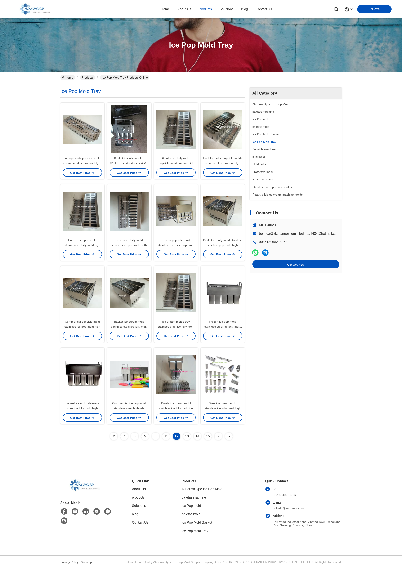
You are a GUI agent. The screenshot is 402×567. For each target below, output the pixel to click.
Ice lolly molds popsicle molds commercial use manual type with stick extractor (222, 163)
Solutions (139, 506)
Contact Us (140, 522)
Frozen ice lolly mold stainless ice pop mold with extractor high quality (129, 245)
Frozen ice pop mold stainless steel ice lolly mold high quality (222, 326)
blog (244, 9)
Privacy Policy (69, 562)
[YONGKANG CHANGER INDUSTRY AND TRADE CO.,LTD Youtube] (96, 511)
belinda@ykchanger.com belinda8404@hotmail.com (299, 233)
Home (165, 9)
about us (184, 9)
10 (155, 436)
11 (166, 436)
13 (187, 436)
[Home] (83, 490)
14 (197, 436)
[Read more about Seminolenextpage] (113, 436)
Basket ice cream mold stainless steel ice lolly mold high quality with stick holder (129, 326)
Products (87, 77)
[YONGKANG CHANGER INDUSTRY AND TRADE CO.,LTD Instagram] (75, 511)
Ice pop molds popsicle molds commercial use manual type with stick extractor (82, 163)
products (205, 9)
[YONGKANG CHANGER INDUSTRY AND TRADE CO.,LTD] (33, 9)
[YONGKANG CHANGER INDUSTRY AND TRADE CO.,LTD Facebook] (64, 511)
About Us (139, 489)
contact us (263, 9)
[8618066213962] (107, 511)
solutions (226, 9)
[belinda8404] (265, 252)
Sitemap (86, 562)
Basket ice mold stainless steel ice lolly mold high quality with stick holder (82, 408)
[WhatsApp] (255, 252)
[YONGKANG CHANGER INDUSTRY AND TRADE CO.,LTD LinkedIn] (86, 511)
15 (208, 436)
